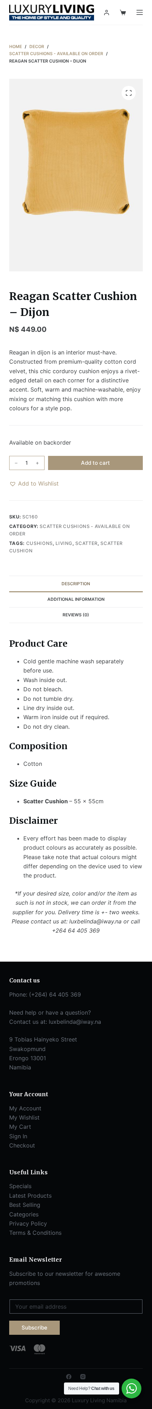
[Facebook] (68, 1376)
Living (63, 543)
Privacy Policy (28, 1223)
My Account (25, 1108)
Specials (20, 1186)
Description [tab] (76, 583)
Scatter (86, 543)
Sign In (18, 1136)
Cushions (39, 543)
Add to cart (95, 462)
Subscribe (34, 1327)
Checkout (22, 1145)
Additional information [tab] (76, 599)
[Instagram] (83, 1376)
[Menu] (139, 12)
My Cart (20, 1126)
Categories (24, 1214)
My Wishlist (24, 1117)
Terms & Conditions (35, 1232)
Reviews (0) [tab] (76, 614)
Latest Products (30, 1195)
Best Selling (24, 1204)
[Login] (106, 12)
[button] (34, 483)
